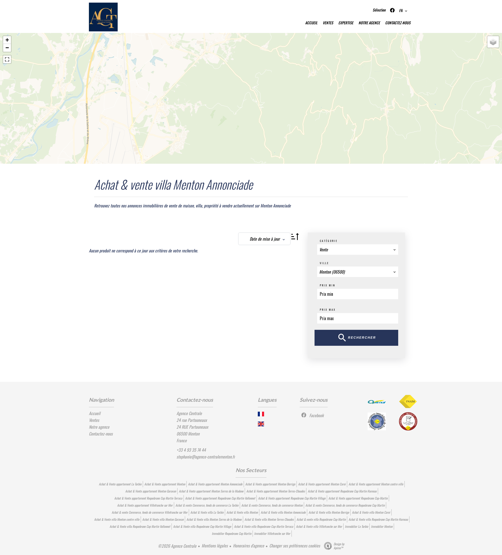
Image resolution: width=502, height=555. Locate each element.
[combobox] (357, 249)
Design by (339, 546)
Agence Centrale (189, 413)
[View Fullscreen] (7, 59)
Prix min (327, 285)
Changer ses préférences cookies (294, 545)
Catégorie (329, 241)
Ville (324, 263)
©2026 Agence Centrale (177, 546)
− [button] (7, 47)
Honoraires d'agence (248, 545)
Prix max (328, 310)
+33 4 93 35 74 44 (191, 450)
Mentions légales (215, 545)
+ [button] (7, 40)
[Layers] (493, 42)
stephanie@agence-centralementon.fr (205, 457)
